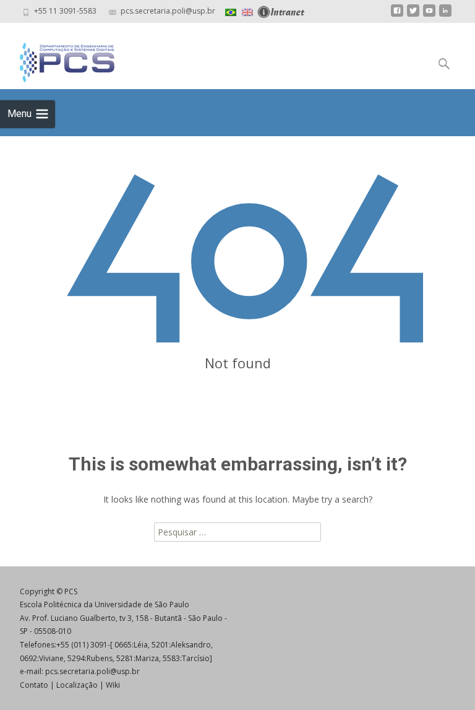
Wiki (113, 685)
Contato (34, 685)
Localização (77, 685)
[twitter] (413, 15)
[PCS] (57, 59)
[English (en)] (247, 11)
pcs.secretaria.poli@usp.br (92, 671)
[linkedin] (445, 15)
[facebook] (397, 15)
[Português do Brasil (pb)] (230, 11)
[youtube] (429, 15)
